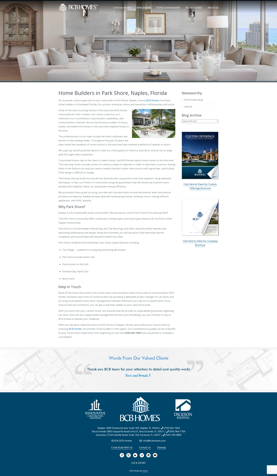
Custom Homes (123, 7)
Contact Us (145, 447)
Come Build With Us (122, 447)
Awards (188, 106)
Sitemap (161, 447)
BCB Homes (152, 100)
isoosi (145, 470)
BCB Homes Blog (193, 99)
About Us (213, 7)
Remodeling (144, 7)
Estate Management (168, 7)
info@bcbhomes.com (154, 440)
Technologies (194, 7)
